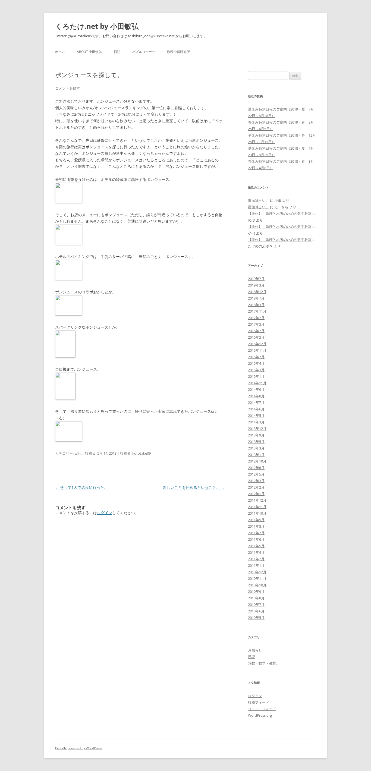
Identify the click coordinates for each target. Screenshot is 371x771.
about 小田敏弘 (89, 51)
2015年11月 (257, 350)
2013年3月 (256, 448)
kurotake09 (141, 453)
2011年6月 (256, 539)
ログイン (104, 512)
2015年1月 (256, 376)
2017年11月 (257, 311)
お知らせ (255, 650)
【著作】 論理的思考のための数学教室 (280, 213)
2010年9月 (256, 591)
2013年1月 (256, 454)
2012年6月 (256, 467)
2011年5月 (256, 545)
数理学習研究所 (178, 51)
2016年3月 (256, 337)
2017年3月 (256, 324)
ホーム (60, 51)
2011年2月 (256, 558)
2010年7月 (256, 604)
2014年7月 (256, 402)
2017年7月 (256, 317)
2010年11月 (257, 578)
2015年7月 (256, 356)
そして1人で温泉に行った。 (81, 487)
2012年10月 (257, 461)
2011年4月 (256, 552)
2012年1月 (256, 493)
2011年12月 (257, 500)
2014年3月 (256, 422)
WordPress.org (260, 715)
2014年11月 (257, 382)
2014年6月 (256, 409)
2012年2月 (256, 487)
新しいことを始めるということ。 (194, 487)
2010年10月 (257, 585)
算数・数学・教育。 (264, 663)
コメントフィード (262, 708)
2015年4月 (256, 363)
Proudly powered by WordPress (78, 748)
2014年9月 (256, 389)
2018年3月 (256, 304)
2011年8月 (256, 526)
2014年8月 (256, 396)
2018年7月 (256, 298)
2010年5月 (256, 617)
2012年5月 (256, 474)
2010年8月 (256, 598)
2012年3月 (256, 480)
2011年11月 (257, 506)
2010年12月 (257, 571)
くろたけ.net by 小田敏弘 (97, 26)
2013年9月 (256, 435)
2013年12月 (257, 428)
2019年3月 (256, 285)
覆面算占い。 (258, 200)
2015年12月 (257, 343)
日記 (117, 51)
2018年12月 (257, 291)
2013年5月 (256, 441)
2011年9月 (256, 519)
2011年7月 (256, 532)
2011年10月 (257, 513)
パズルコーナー (143, 51)
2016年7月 (256, 330)
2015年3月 (256, 369)
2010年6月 (256, 611)
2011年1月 (256, 565)
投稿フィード (258, 702)
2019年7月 (256, 278)
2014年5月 (256, 415)
